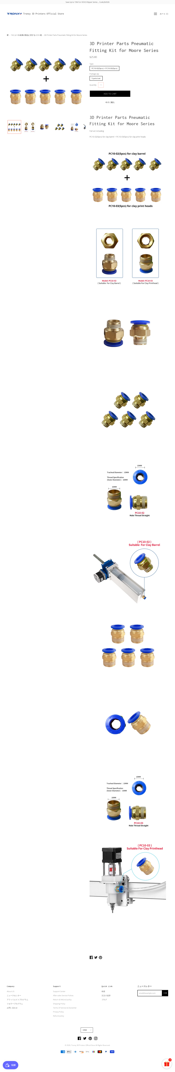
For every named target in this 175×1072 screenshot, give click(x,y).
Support (57, 986)
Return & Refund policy (62, 999)
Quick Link (107, 986)
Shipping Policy (59, 1003)
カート (164, 13)
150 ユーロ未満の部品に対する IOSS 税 (26, 35)
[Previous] (13, 79)
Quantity (93, 85)
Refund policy (58, 1016)
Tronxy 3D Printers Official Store (43, 13)
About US (10, 991)
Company (10, 986)
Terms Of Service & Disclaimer (65, 1008)
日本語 (85, 1030)
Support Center (59, 991)
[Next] (78, 79)
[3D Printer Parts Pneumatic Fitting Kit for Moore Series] (14, 127)
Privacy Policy (58, 1012)
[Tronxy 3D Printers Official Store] (14, 13)
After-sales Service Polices (63, 995)
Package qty (94, 74)
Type (91, 64)
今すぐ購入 (110, 102)
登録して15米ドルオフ (88, 2)
